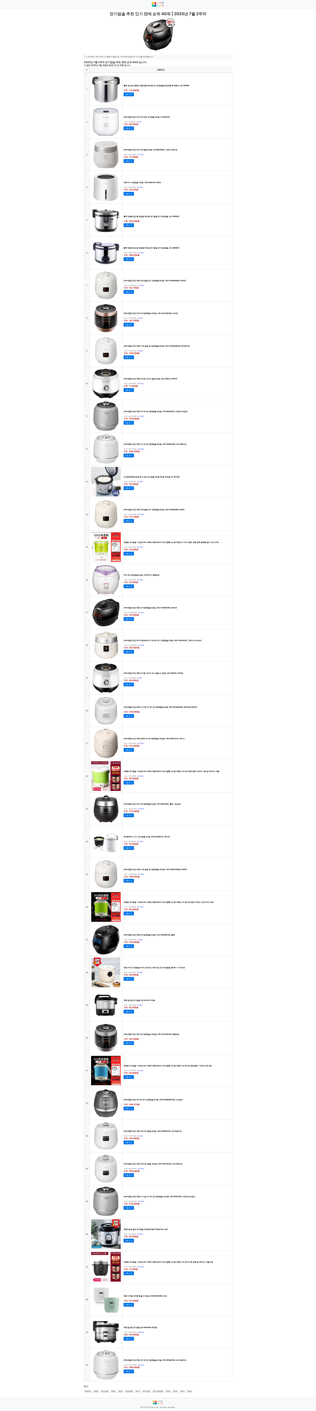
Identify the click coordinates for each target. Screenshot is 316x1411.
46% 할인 (141, 1332)
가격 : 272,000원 (131, 1203)
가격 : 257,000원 (131, 418)
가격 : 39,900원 (131, 975)
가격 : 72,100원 (131, 1269)
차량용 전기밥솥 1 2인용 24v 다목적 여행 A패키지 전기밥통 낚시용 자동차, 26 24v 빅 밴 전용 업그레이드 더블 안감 (168, 1262)
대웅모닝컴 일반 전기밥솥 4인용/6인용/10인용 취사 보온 (146, 1229)
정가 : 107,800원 (130, 907)
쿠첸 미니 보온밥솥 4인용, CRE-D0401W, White (142, 182)
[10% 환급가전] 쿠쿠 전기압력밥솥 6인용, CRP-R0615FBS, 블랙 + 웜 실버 (152, 804)
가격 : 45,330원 (131, 189)
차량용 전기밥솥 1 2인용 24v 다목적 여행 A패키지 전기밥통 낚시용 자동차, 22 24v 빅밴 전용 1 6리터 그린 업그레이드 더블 (171, 771)
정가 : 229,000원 (130, 612)
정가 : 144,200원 (130, 1267)
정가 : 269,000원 (130, 1169)
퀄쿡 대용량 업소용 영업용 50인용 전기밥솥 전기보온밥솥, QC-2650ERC (151, 216)
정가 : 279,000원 (130, 743)
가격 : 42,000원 (131, 549)
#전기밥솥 (146, 1391)
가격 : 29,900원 (131, 1236)
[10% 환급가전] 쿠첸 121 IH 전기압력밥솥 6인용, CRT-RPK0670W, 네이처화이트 (155, 444)
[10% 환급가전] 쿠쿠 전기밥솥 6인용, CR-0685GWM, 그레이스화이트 (151, 150)
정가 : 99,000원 (130, 187)
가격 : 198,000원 (131, 255)
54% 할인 (140, 187)
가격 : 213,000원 (131, 746)
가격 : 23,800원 (131, 844)
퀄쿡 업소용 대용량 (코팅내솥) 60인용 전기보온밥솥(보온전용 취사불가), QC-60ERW (156, 85)
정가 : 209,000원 (130, 285)
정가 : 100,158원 (130, 1005)
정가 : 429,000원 (130, 416)
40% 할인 (140, 383)
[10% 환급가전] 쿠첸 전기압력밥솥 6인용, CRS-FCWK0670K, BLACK (150, 607)
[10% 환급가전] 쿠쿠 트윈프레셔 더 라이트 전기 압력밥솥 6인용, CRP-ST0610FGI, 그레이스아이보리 (163, 640)
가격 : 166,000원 (131, 1171)
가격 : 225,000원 (131, 221)
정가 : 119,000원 (130, 383)
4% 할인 (139, 678)
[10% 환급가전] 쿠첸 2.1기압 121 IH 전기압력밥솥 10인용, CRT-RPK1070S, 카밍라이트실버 (159, 1196)
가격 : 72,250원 (131, 157)
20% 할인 (140, 580)
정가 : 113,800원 (130, 776)
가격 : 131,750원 (131, 288)
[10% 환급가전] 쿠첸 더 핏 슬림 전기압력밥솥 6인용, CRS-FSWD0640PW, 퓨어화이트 (157, 346)
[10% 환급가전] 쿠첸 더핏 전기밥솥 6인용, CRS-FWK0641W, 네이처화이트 (153, 1131)
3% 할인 (139, 122)
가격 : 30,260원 (131, 484)
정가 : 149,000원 (130, 154)
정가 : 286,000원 (130, 809)
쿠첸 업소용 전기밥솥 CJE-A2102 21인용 (139, 1000)
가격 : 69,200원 (131, 124)
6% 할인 (140, 351)
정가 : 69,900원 (130, 678)
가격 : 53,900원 (131, 909)
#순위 (120, 1391)
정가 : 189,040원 (130, 318)
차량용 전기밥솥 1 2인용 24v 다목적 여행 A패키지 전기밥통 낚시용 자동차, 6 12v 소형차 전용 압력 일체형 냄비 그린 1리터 (171, 542)
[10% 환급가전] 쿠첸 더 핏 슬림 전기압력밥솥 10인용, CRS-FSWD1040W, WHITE (155, 869)
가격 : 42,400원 (131, 1300)
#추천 (168, 1391)
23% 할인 (141, 743)
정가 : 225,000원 (130, 253)
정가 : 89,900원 (130, 972)
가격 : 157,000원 (131, 615)
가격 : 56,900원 (131, 778)
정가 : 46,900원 (130, 482)
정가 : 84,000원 (130, 547)
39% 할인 (141, 449)
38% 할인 (141, 1169)
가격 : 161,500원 (131, 1334)
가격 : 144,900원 (131, 942)
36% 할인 (141, 285)
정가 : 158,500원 (130, 940)
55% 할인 (140, 972)
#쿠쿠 (182, 1391)
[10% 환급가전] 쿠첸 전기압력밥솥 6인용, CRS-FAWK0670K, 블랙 (149, 935)
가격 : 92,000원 (131, 1007)
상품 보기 (128, 94)
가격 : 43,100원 (131, 582)
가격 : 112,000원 (131, 90)
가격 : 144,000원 (131, 1138)
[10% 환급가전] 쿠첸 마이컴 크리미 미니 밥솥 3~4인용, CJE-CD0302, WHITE (153, 673)
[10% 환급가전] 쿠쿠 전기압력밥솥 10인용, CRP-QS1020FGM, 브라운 (151, 313)
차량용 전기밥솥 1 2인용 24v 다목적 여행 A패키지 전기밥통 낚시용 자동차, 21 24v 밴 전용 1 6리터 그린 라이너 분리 (169, 902)
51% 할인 (141, 154)
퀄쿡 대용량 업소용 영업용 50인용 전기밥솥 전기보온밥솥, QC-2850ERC (151, 248)
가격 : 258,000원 (132, 451)
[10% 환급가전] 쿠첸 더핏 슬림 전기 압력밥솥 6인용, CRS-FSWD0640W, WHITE (155, 280)
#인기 (138, 1391)
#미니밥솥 (104, 1391)
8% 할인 (140, 940)
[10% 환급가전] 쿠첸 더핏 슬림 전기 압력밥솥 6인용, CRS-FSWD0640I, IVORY (154, 509)
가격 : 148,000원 (131, 876)
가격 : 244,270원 (131, 1104)
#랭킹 (96, 1391)
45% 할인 (140, 1234)
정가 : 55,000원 (130, 1234)
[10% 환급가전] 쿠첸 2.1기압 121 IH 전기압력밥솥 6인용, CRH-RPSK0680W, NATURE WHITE (160, 707)
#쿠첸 (175, 1391)
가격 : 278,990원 (132, 712)
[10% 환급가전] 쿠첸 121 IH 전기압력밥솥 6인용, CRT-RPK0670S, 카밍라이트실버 (156, 411)
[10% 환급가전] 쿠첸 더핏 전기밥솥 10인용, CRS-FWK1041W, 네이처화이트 (153, 1164)
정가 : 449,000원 (130, 1201)
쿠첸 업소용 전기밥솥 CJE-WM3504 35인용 (140, 1327)
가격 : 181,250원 (131, 1039)
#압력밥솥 (129, 1391)
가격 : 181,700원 (131, 320)
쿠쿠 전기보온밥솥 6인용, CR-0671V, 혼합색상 (141, 575)
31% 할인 (141, 612)
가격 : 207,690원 (131, 647)
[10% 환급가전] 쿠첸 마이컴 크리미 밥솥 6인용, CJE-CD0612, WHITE (150, 379)
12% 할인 (141, 253)
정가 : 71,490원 (129, 122)
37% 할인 (141, 645)
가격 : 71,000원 (131, 386)
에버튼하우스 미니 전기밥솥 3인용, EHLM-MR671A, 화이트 (147, 836)
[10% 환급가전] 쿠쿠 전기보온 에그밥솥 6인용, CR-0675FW (147, 117)
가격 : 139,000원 (131, 353)
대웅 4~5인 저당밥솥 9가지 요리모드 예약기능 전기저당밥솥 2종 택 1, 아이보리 (154, 967)
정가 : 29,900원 (130, 841)
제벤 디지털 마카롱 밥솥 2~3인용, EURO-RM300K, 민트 (145, 1296)
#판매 (190, 1391)
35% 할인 (140, 482)
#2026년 (88, 1391)
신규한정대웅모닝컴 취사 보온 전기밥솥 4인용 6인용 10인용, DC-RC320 (151, 477)
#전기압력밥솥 (158, 1391)
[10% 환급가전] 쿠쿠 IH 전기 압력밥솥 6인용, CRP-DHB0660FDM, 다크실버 (153, 1099)
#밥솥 (113, 1391)
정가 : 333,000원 (130, 645)
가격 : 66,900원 (131, 680)
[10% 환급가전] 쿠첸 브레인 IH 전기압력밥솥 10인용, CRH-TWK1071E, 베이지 (154, 738)
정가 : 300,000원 (130, 1332)
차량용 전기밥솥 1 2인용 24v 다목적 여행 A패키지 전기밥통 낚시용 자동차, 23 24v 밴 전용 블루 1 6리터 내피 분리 (168, 1065)
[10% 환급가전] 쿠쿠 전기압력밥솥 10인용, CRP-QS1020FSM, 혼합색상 (151, 1034)
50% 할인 (140, 547)
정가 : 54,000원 (130, 580)
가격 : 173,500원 (131, 811)
